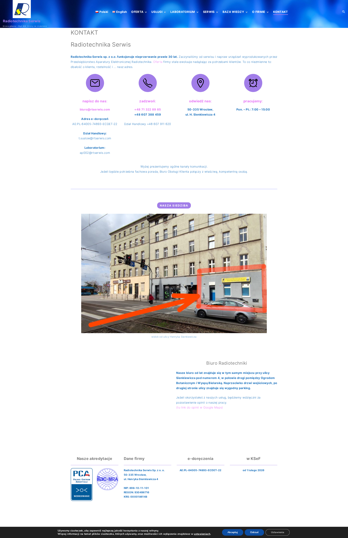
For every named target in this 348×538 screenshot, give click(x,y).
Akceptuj (232, 532)
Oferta (157, 62)
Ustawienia (277, 532)
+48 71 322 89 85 (147, 109)
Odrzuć (254, 532)
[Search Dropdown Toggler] (343, 11)
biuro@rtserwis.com (95, 109)
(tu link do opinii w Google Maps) (199, 407)
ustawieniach (202, 534)
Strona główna (9, 26)
